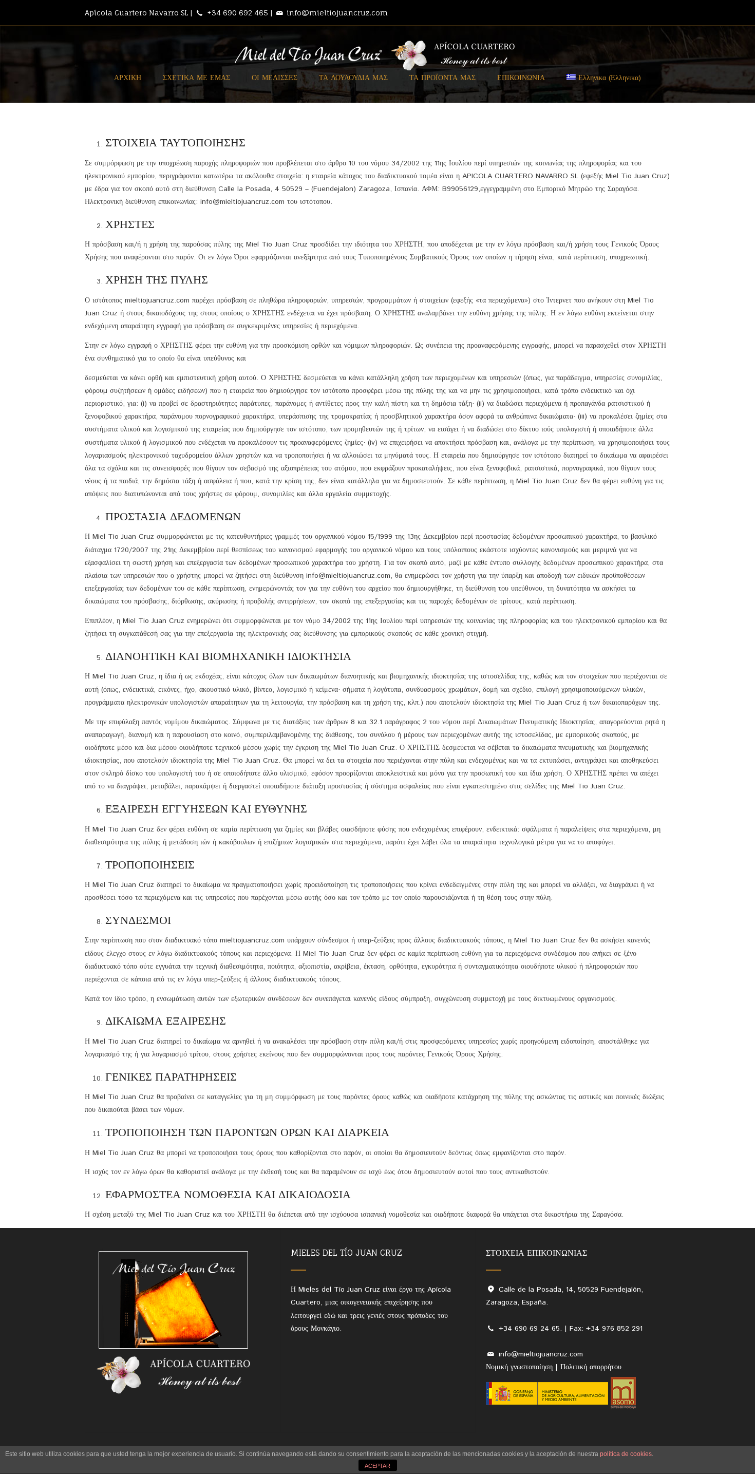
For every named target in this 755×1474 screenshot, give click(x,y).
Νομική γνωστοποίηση (520, 1367)
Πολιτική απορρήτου (590, 1367)
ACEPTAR (377, 1466)
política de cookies (626, 1454)
